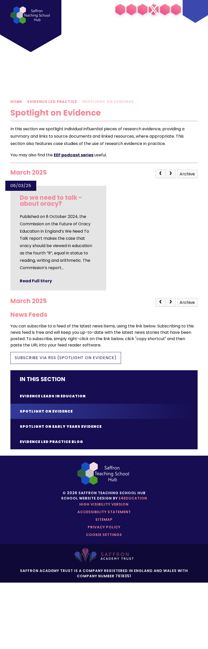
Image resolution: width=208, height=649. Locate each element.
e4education (133, 498)
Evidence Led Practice (52, 101)
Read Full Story (36, 281)
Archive (187, 174)
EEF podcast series (73, 155)
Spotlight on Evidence (108, 101)
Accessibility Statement (104, 511)
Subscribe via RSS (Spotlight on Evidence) (66, 358)
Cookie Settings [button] (104, 534)
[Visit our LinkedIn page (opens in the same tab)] (120, 9)
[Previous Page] (160, 174)
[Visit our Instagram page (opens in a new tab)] (131, 9)
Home (16, 101)
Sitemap (104, 519)
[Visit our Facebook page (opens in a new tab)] (142, 9)
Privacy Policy (104, 527)
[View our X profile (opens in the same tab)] (153, 9)
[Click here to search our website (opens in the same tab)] (176, 9)
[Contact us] (164, 9)
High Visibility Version (104, 504)
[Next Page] (171, 174)
